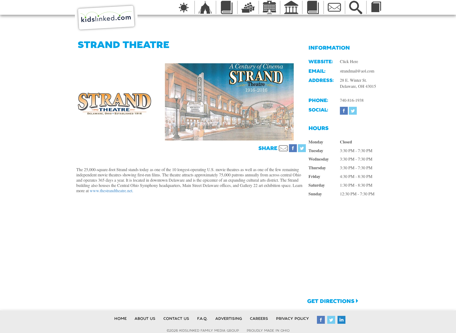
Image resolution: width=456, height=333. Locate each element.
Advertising (228, 318)
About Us (145, 318)
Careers (259, 318)
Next (312, 101)
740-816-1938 (352, 100)
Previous (146, 101)
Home (120, 318)
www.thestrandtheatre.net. (111, 190)
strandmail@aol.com (357, 71)
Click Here (349, 61)
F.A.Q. (202, 318)
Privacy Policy (292, 318)
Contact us (176, 318)
